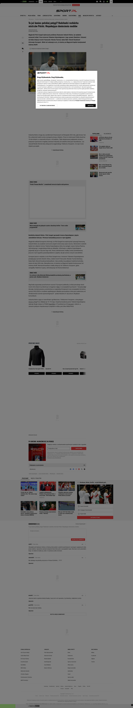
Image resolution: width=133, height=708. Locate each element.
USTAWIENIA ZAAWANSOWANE (47, 105)
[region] (66, 90)
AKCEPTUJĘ (90, 105)
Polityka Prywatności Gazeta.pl (83, 100)
